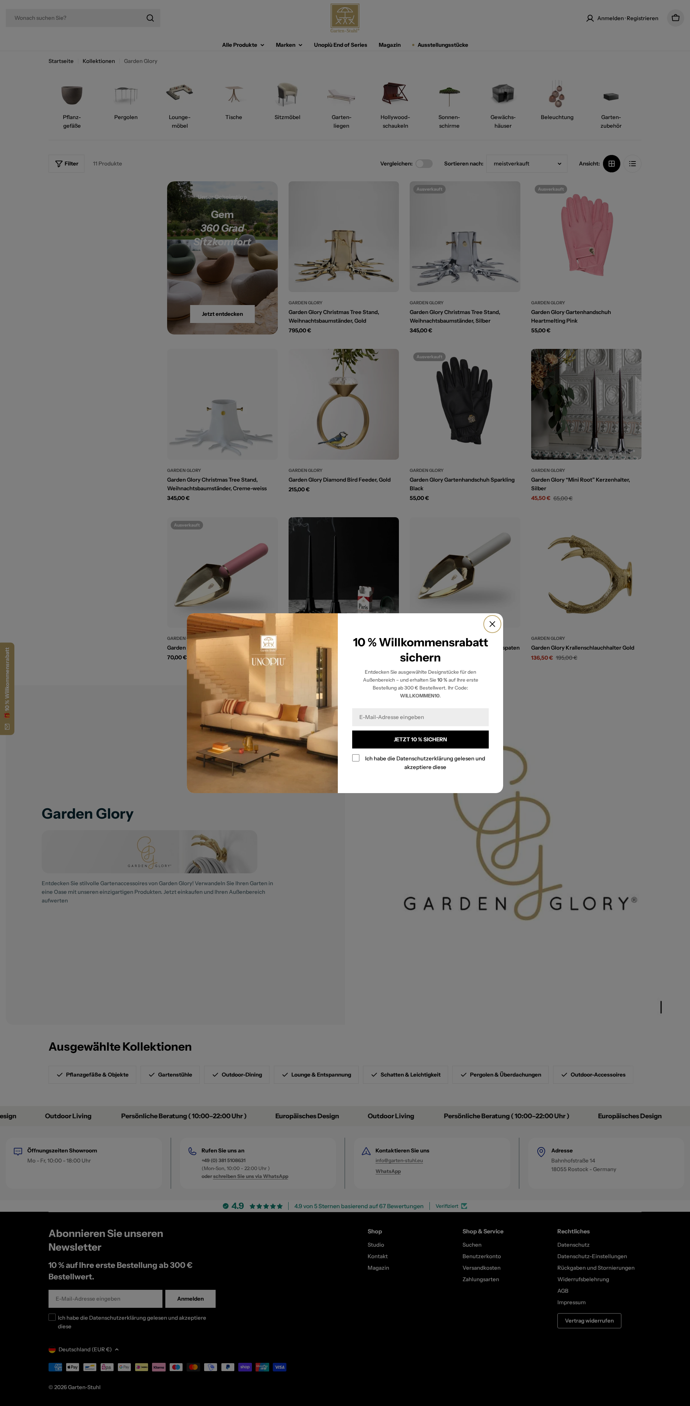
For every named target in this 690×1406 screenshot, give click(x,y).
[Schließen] (492, 624)
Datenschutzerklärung (424, 758)
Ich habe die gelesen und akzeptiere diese (425, 762)
